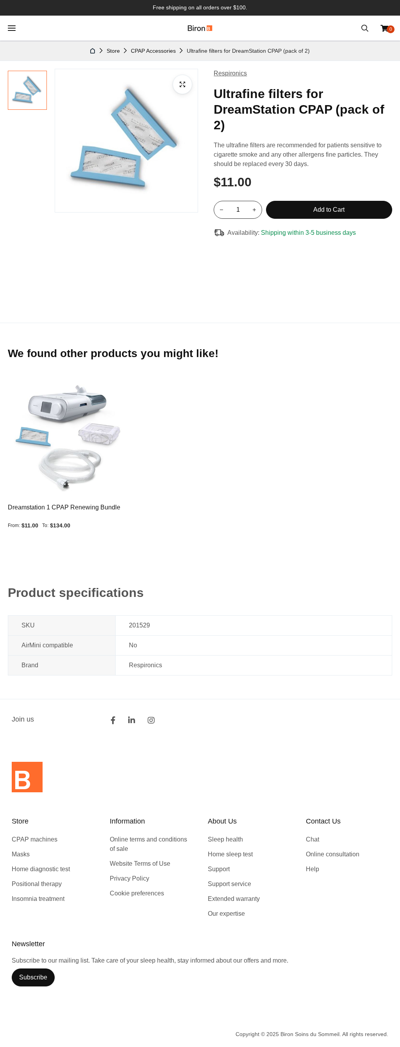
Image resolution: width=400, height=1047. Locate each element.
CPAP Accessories (153, 51)
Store (113, 51)
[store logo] (200, 28)
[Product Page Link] (68, 438)
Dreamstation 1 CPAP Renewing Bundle (64, 507)
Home (93, 51)
